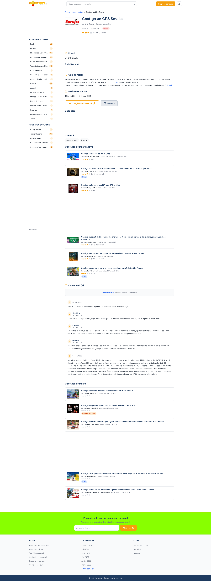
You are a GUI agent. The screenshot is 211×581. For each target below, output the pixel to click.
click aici (115, 82)
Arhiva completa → (89, 569)
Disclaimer (137, 549)
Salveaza (111, 103)
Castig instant (77, 12)
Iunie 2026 (85, 553)
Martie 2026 (86, 565)
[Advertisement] (41, 23)
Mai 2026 (85, 557)
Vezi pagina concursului (80, 103)
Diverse (84, 140)
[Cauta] (134, 4)
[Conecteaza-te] (179, 3)
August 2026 (86, 545)
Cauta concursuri (36, 565)
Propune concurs (165, 4)
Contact (136, 553)
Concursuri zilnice (36, 549)
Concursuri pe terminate (38, 545)
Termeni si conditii (140, 545)
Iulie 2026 (85, 549)
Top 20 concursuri (36, 553)
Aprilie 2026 (86, 561)
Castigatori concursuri (38, 557)
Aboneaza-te (128, 528)
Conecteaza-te (108, 292)
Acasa (67, 12)
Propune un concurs (37, 561)
